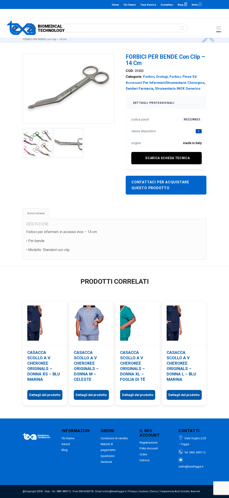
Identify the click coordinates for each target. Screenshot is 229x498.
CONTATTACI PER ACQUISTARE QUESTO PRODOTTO (160, 185)
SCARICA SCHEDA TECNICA (167, 158)
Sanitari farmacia (139, 89)
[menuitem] (218, 28)
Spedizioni (107, 456)
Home (115, 4)
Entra (195, 4)
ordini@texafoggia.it (113, 13)
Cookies (143, 491)
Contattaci (167, 4)
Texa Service (148, 4)
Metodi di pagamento (108, 447)
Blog (181, 4)
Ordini (143, 454)
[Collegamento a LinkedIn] (207, 4)
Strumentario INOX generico (177, 89)
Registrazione (148, 442)
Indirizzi (145, 460)
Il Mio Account (149, 448)
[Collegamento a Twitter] (221, 4)
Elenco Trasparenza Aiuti (165, 491)
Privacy (132, 491)
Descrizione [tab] (36, 213)
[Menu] (218, 28)
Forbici (148, 77)
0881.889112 (92, 13)
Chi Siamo (129, 4)
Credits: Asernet (190, 491)
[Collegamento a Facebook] (214, 4)
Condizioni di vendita (114, 438)
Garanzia (106, 461)
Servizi (65, 444)
